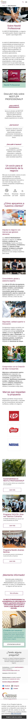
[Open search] (23, 2)
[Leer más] (14, 467)
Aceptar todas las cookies (14, 717)
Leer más (12, 490)
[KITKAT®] (14, 416)
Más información (16, 713)
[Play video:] (14, 76)
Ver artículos (14, 593)
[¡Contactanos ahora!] (14, 619)
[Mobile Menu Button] (26, 2)
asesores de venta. (15, 679)
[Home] (3, 2)
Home (3, 5)
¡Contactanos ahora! (14, 644)
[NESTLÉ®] (14, 445)
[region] (14, 710)
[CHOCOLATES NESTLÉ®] (14, 430)
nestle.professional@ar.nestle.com (11, 670)
